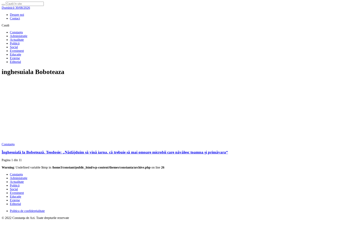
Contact (15, 18)
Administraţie (18, 36)
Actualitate (17, 39)
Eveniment (17, 50)
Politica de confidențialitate (27, 211)
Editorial (15, 62)
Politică (15, 43)
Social (14, 47)
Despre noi (17, 14)
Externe (15, 58)
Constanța (16, 32)
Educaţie (15, 54)
